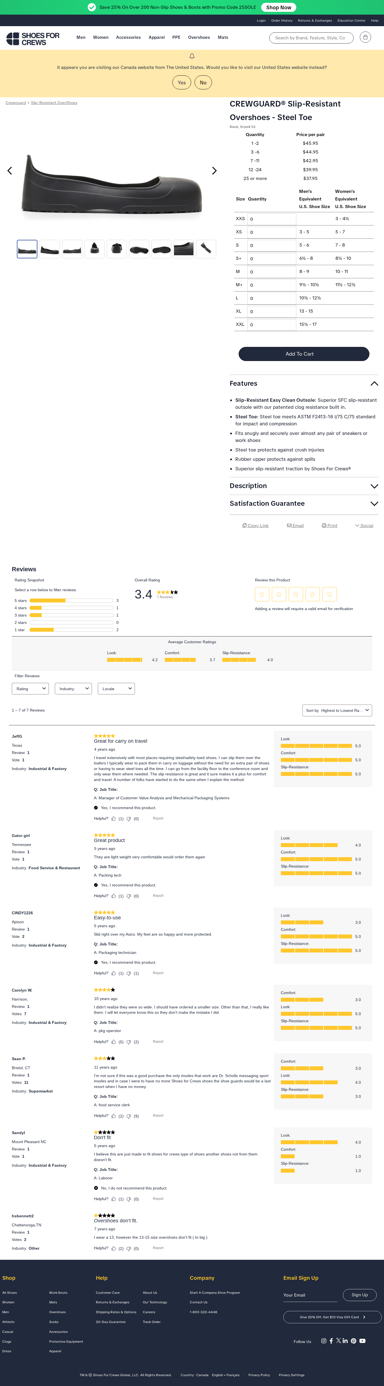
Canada (202, 1375)
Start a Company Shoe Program (215, 1292)
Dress (6, 1351)
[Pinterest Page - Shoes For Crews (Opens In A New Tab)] (355, 1341)
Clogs (6, 1341)
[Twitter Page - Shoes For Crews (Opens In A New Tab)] (339, 1341)
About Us (150, 1292)
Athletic (8, 1322)
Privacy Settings (291, 1375)
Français (233, 1375)
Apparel (157, 37)
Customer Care (108, 1292)
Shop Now (278, 7)
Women (101, 37)
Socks (53, 1322)
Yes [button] (182, 82)
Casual (7, 1331)
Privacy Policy (259, 1375)
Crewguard (16, 102)
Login (261, 20)
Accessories (128, 37)
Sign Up (360, 1295)
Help (374, 20)
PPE (176, 37)
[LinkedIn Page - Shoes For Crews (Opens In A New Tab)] (347, 1341)
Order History (281, 20)
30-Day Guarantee (111, 1322)
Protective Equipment (66, 1341)
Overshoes (199, 37)
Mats (223, 37)
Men (80, 37)
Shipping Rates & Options (116, 1312)
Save (371, 541)
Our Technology (155, 1302)
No (203, 82)
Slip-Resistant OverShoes (54, 102)
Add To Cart (300, 354)
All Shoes (9, 1292)
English (217, 1375)
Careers (149, 1312)
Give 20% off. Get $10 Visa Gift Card (329, 1317)
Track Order (152, 1322)
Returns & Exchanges (315, 20)
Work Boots (58, 1292)
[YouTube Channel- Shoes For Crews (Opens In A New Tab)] (363, 1341)
